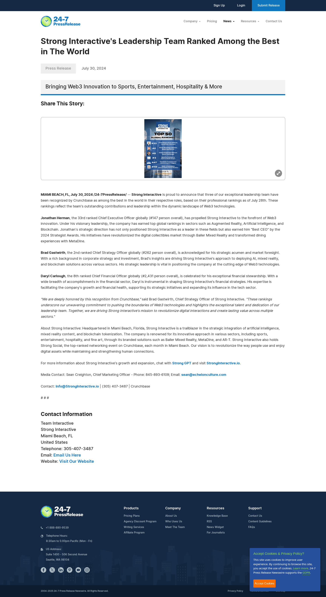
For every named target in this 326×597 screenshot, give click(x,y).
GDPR (306, 572)
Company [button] (191, 21)
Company (173, 508)
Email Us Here (67, 455)
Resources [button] (249, 21)
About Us (171, 516)
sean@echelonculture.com (203, 375)
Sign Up (219, 5)
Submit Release (269, 5)
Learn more (300, 568)
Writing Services (134, 527)
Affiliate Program (134, 532)
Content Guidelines (260, 521)
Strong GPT (181, 363)
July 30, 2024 (94, 68)
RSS (209, 521)
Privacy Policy (235, 591)
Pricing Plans (132, 516)
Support (255, 508)
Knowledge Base (217, 516)
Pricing (212, 21)
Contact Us (274, 21)
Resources (215, 508)
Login (241, 5)
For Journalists (216, 532)
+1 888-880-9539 (57, 527)
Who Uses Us (173, 521)
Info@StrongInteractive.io (77, 386)
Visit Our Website (76, 461)
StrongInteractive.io (223, 363)
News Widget (215, 527)
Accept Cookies (264, 583)
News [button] (227, 21)
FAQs (251, 527)
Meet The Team (175, 527)
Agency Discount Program (140, 521)
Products (131, 508)
